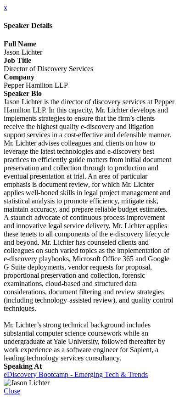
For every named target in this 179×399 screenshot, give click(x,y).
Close (12, 391)
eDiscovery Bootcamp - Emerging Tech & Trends (76, 374)
